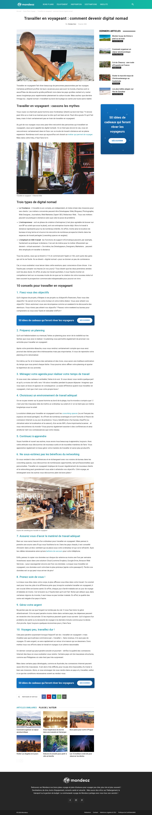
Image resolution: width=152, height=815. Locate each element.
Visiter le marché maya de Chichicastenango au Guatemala (122, 78)
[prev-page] (18, 760)
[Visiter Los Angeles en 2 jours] (29, 743)
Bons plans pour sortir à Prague (81, 730)
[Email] (64, 696)
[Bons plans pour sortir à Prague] (82, 719)
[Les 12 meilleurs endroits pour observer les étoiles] (82, 743)
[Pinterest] (49, 696)
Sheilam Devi (72, 24)
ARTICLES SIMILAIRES (27, 707)
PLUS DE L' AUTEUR (47, 707)
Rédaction (87, 812)
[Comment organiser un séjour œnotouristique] (29, 719)
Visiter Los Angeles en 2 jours (27, 754)
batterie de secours (54, 551)
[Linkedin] (54, 696)
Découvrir (85, 320)
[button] (132, 4)
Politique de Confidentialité (126, 812)
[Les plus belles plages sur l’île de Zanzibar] (104, 91)
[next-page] (21, 760)
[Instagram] (76, 800)
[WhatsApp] (59, 696)
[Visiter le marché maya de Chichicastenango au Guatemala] (104, 77)
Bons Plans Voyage (29, 11)
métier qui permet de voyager (80, 134)
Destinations (116, 83)
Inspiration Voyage (117, 41)
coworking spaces (70, 413)
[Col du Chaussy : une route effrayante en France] (104, 64)
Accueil (19, 11)
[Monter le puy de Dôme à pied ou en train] (104, 38)
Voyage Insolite (117, 67)
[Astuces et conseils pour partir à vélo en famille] (55, 743)
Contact (95, 812)
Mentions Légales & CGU (108, 812)
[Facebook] (44, 696)
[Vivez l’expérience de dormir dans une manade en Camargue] (55, 719)
